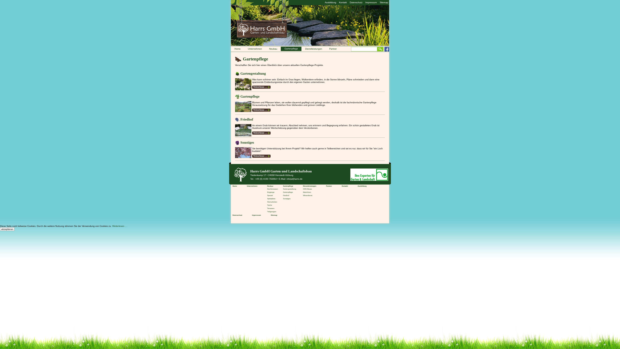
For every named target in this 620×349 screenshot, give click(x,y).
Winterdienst (307, 195)
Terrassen (270, 208)
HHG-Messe (307, 189)
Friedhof (246, 119)
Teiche (269, 205)
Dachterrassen (272, 189)
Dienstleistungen (313, 49)
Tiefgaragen (271, 211)
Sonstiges (247, 142)
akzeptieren (7, 229)
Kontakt (343, 2)
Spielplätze (271, 199)
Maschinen (307, 192)
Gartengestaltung (253, 73)
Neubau (273, 49)
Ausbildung (330, 2)
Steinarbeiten (272, 202)
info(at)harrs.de (294, 179)
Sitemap (384, 2)
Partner (333, 49)
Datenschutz (356, 2)
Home (237, 49)
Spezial (270, 195)
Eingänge (270, 192)
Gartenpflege (249, 96)
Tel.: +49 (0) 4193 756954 (263, 179)
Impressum (371, 2)
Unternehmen (255, 49)
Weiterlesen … (262, 87)
